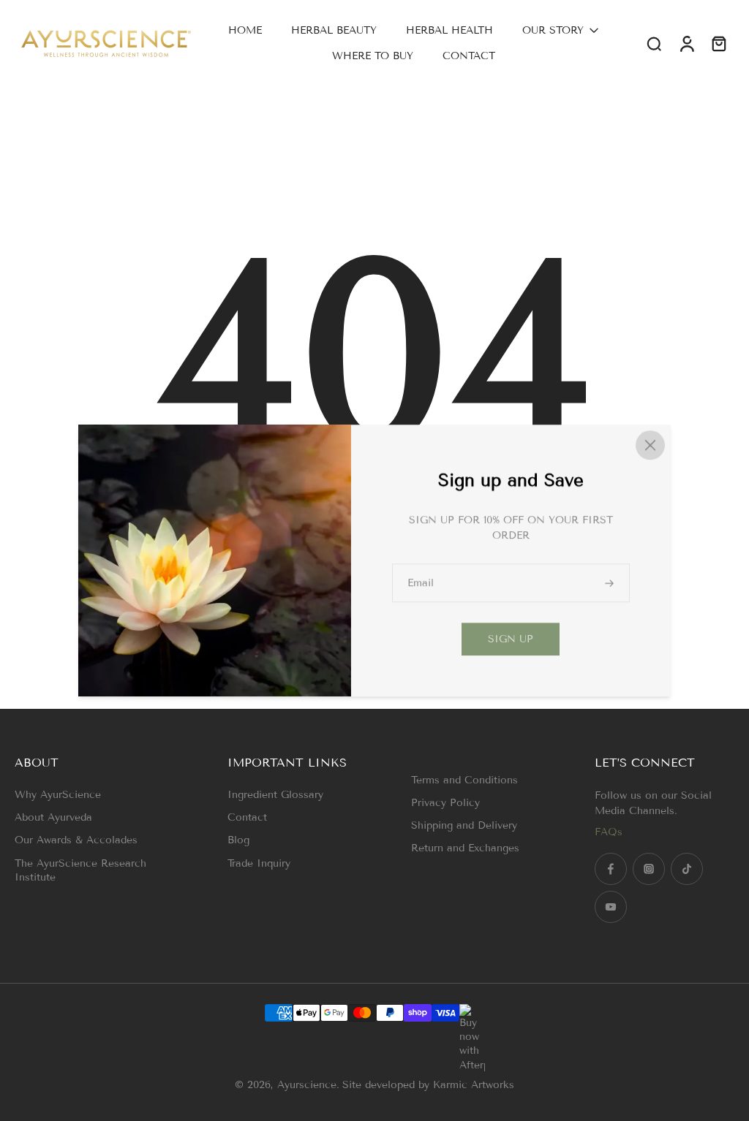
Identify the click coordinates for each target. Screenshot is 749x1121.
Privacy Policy (445, 803)
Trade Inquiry (258, 863)
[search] (654, 43)
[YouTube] (611, 907)
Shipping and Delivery (464, 825)
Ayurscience (306, 1085)
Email (420, 583)
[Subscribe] (610, 582)
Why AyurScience (58, 794)
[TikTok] (687, 869)
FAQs (608, 832)
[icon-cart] (718, 43)
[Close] (650, 445)
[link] (511, 639)
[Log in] (686, 43)
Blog (238, 840)
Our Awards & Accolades (76, 840)
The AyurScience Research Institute (80, 870)
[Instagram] (649, 869)
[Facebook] (611, 869)
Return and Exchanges (465, 848)
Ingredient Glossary (275, 794)
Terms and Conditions (464, 780)
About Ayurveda (53, 817)
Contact (247, 817)
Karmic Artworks (473, 1085)
